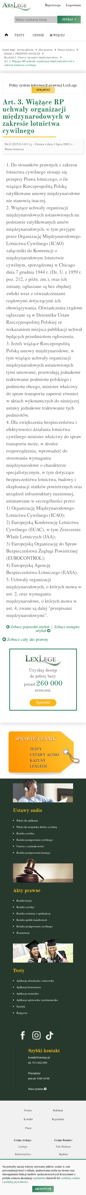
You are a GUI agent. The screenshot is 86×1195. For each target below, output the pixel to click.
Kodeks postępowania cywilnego (34, 839)
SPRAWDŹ (43, 90)
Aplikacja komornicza (28, 987)
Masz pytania (36, 1089)
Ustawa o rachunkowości (30, 846)
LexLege (39, 766)
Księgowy (21, 1013)
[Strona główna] (6, 36)
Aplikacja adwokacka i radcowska (35, 980)
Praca (28, 1128)
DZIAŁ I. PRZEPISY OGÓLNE (22, 53)
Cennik (38, 35)
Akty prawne (45, 49)
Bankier (63, 1154)
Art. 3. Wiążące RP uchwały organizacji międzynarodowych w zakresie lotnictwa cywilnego (39, 63)
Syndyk (20, 1006)
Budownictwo (23, 1154)
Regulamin (58, 1119)
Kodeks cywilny (25, 833)
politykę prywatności (16, 1182)
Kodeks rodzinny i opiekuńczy (33, 913)
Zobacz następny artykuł (58, 628)
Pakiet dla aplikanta (27, 820)
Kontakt (28, 1119)
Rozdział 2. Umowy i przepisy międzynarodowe (31, 57)
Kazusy (38, 760)
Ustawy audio (44, 754)
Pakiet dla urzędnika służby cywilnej (36, 827)
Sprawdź (43, 702)
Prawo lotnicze (66, 49)
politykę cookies (71, 1178)
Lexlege (22, 1146)
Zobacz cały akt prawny (27, 639)
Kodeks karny (24, 900)
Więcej (58, 35)
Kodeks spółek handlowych (31, 920)
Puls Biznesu (63, 1146)
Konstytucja (23, 932)
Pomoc (28, 1110)
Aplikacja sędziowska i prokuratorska (37, 1000)
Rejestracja (53, 5)
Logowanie (73, 5)
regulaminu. (39, 1178)
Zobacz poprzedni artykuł (29, 626)
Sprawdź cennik (35, 738)
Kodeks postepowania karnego (33, 852)
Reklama (58, 1110)
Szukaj (68, 19)
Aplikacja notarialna (27, 993)
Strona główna (25, 49)
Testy (19, 35)
